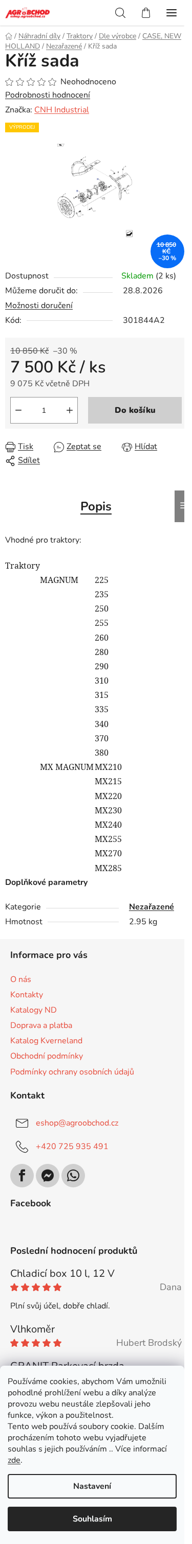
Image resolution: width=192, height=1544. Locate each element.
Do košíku (135, 410)
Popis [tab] (96, 506)
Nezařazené (151, 907)
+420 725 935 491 (72, 1146)
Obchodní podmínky (46, 1056)
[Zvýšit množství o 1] (69, 410)
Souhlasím (92, 1519)
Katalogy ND (33, 1010)
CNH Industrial (61, 109)
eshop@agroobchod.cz (77, 1123)
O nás (20, 979)
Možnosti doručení (39, 305)
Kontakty (26, 994)
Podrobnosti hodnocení (47, 95)
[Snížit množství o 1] (18, 410)
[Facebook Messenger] (47, 1175)
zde (14, 1460)
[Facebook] (22, 1175)
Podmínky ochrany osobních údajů (72, 1072)
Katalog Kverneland (46, 1040)
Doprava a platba (41, 1025)
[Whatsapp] (73, 1175)
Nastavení (92, 1486)
